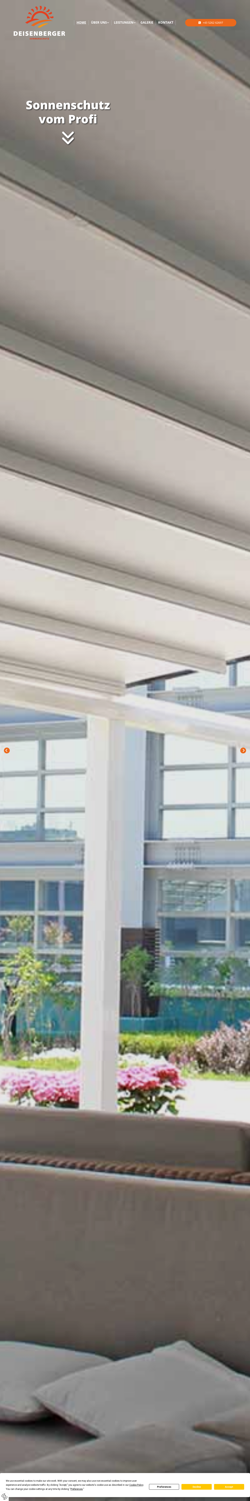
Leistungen (123, 22)
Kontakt (165, 22)
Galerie (146, 22)
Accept (229, 1487)
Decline (197, 1487)
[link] (100, 22)
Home (81, 22)
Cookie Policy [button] (136, 1485)
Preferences (164, 1487)
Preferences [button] (77, 1489)
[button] (211, 22)
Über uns (99, 22)
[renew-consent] (4, 1496)
